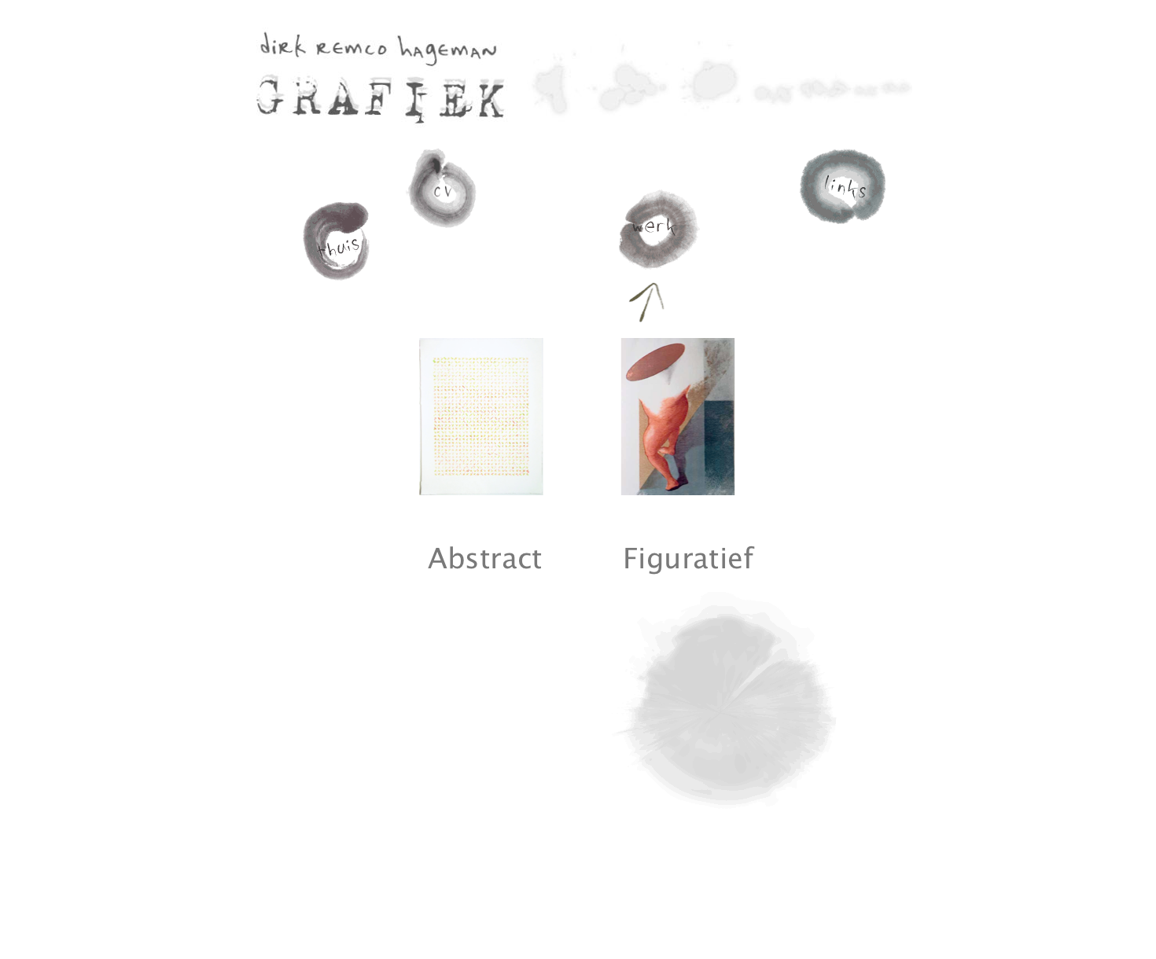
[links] (843, 227)
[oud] (678, 492)
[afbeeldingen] (481, 492)
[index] (338, 288)
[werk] (657, 270)
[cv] (445, 236)
